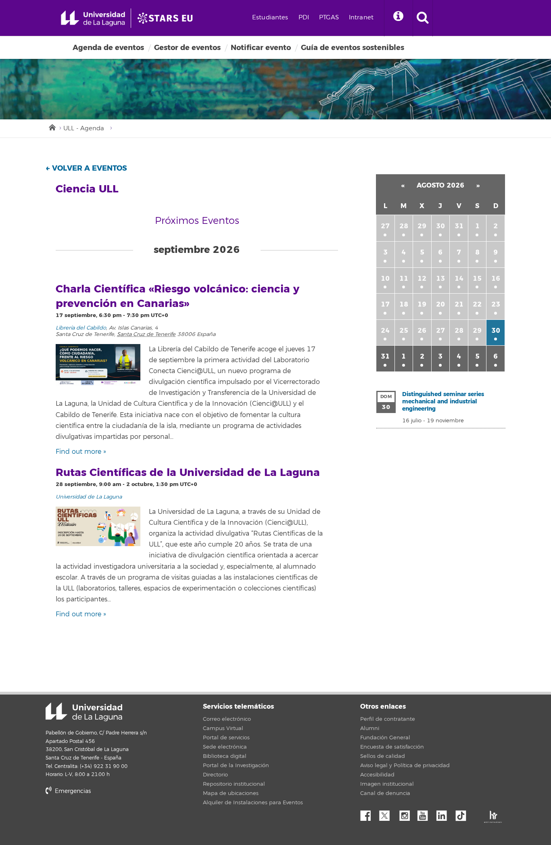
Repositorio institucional (234, 784)
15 (477, 278)
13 (440, 278)
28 (403, 226)
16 (495, 278)
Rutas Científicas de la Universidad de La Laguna (188, 473)
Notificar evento (261, 47)
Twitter (387, 813)
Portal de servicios (226, 737)
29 (421, 226)
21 (459, 304)
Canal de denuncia (385, 793)
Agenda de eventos (108, 47)
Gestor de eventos (187, 47)
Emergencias (72, 791)
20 (440, 304)
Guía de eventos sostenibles (352, 47)
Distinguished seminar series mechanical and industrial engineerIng (443, 401)
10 (385, 278)
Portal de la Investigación (236, 765)
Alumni (369, 728)
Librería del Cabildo (81, 328)
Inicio (52, 126)
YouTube (425, 813)
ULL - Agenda (83, 128)
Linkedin (444, 813)
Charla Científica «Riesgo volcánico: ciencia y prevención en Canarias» (177, 296)
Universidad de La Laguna (89, 497)
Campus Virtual (223, 728)
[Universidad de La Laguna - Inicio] (96, 18)
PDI (303, 17)
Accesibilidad (377, 775)
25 (403, 330)
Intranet (361, 17)
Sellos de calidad (382, 756)
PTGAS (329, 17)
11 (403, 278)
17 (385, 304)
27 (385, 226)
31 (459, 226)
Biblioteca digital (224, 756)
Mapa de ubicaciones (231, 793)
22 (477, 304)
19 (421, 304)
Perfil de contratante (387, 719)
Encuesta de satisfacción (392, 747)
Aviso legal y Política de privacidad (405, 765)
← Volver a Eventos (86, 168)
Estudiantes (270, 17)
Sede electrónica (225, 747)
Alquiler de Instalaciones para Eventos (253, 802)
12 (421, 278)
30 (440, 226)
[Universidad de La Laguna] (167, 18)
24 (385, 330)
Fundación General (385, 737)
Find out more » (81, 452)
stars (106, 818)
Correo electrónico (227, 719)
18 (403, 304)
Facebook (368, 813)
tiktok (463, 813)
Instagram (406, 813)
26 (421, 330)
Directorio (215, 775)
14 (459, 278)
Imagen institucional (387, 784)
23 (495, 304)
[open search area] (423, 18)
